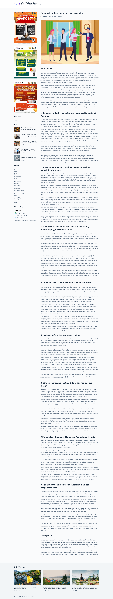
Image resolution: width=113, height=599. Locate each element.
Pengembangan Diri (19, 190)
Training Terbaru (87, 3)
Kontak (94, 3)
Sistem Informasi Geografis (21, 193)
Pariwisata (60, 16)
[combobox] (24, 120)
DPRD (15, 173)
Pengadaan (17, 188)
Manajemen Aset (18, 181)
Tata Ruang (17, 197)
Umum (16, 202)
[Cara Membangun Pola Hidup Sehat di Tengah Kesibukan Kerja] (17, 151)
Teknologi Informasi (19, 199)
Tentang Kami (78, 3)
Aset (15, 168)
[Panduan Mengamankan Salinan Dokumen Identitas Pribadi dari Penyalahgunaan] (17, 158)
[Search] (98, 3)
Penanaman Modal (18, 187)
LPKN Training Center (29, 3)
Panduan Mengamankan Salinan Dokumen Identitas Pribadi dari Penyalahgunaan (28, 157)
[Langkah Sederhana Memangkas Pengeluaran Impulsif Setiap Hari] (17, 136)
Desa (15, 171)
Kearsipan (16, 175)
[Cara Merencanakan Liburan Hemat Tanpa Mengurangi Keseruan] (27, 577)
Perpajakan (17, 192)
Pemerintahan (17, 185)
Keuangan (16, 178)
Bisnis (15, 169)
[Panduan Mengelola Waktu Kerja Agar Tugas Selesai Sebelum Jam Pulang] (17, 143)
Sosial (15, 195)
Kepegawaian (17, 176)
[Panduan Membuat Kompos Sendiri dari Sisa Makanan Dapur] (17, 129)
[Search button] (36, 120)
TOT (15, 200)
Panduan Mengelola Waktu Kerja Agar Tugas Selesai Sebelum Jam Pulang (29, 143)
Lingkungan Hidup (18, 180)
